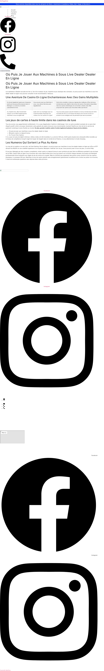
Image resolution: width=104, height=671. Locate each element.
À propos (14, 12)
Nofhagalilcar (4, 1)
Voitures (13, 14)
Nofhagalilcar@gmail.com (14, 404)
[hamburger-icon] (56, 9)
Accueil (13, 10)
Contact (2, 425)
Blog (12, 16)
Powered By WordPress (5, 670)
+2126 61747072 (11, 406)
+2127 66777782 (11, 408)
